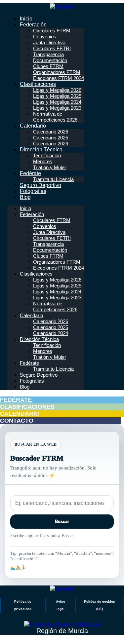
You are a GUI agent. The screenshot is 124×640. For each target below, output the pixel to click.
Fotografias (33, 191)
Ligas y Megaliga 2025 (57, 96)
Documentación (50, 60)
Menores (42, 161)
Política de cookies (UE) (99, 605)
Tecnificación (47, 155)
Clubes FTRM (48, 66)
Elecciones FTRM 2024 (58, 78)
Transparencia (48, 54)
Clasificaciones (38, 84)
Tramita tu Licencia (53, 179)
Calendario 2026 (50, 131)
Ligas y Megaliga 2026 (57, 90)
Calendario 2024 (50, 143)
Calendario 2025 (50, 137)
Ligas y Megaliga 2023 (57, 108)
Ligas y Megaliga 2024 (57, 102)
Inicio (26, 18)
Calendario (33, 126)
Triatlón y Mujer (49, 167)
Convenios (44, 36)
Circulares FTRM (51, 30)
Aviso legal (60, 605)
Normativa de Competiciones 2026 (55, 117)
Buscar (62, 521)
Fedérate (30, 173)
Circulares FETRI (52, 48)
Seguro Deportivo (40, 185)
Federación (33, 24)
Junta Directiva (49, 42)
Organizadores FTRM (56, 72)
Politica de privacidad (22, 605)
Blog (25, 197)
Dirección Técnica (41, 149)
